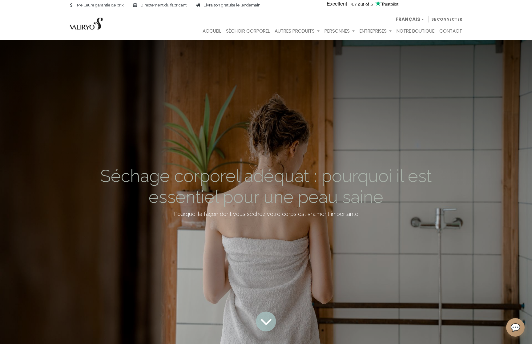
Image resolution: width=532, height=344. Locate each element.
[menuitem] (212, 31)
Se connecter (446, 19)
